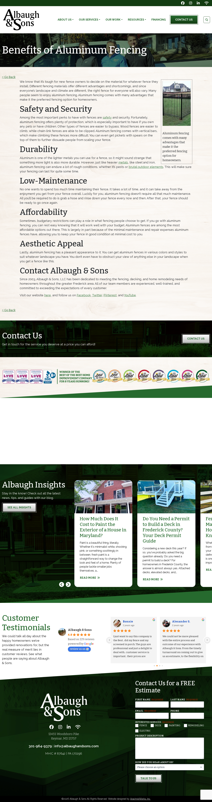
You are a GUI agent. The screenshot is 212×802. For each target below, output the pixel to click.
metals (123, 162)
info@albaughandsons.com (76, 746)
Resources (136, 19)
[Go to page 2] (159, 665)
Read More (88, 577)
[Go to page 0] (154, 665)
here (47, 295)
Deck (158, 725)
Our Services (88, 19)
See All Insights (19, 507)
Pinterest (110, 295)
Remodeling (196, 725)
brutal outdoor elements (146, 167)
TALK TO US (148, 778)
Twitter (97, 295)
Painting (174, 725)
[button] (68, 584)
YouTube (130, 295)
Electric (145, 730)
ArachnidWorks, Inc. (140, 799)
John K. (135, 621)
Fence (143, 725)
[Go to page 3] (162, 665)
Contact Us (184, 19)
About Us (65, 19)
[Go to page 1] (157, 665)
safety (107, 117)
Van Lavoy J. (187, 621)
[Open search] (206, 19)
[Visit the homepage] (63, 707)
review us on (77, 648)
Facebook (84, 295)
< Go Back (8, 77)
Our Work (113, 19)
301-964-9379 (40, 746)
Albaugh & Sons (80, 630)
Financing (158, 19)
